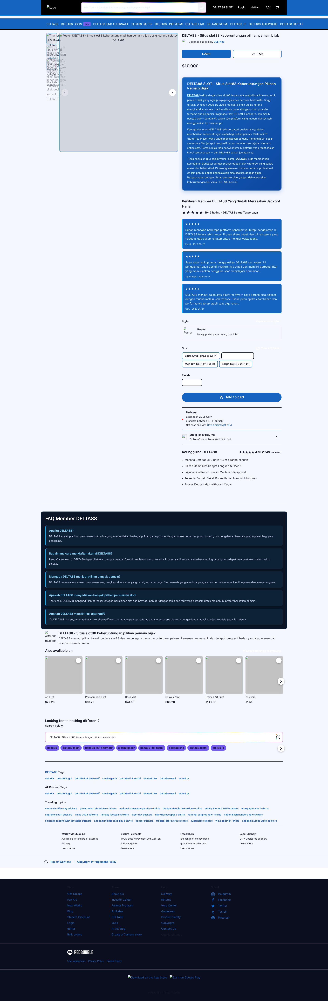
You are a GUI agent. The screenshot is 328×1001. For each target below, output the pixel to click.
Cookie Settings (171, 934)
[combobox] (143, 7)
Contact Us (168, 928)
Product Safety (171, 917)
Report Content (61, 862)
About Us (118, 894)
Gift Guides (74, 894)
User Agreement (76, 961)
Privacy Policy (96, 961)
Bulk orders (74, 934)
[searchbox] (164, 737)
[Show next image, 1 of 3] (172, 92)
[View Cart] (277, 7)
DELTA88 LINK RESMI (169, 24)
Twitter (222, 905)
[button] (51, 38)
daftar (71, 928)
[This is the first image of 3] (65, 92)
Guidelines (168, 911)
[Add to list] (78, 660)
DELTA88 (52, 24)
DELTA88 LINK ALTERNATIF (111, 24)
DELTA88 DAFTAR (291, 24)
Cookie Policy (114, 961)
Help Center (169, 905)
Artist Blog (118, 928)
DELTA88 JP (238, 24)
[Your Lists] (268, 7)
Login (70, 923)
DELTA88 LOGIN (75, 24)
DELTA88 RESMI (217, 24)
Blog (70, 911)
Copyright (167, 923)
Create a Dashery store (127, 934)
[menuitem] (52, 24)
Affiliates (117, 911)
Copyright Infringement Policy (96, 862)
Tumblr (222, 911)
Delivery (166, 894)
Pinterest (223, 917)
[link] (52, 748)
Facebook (224, 899)
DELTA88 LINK (194, 24)
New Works (74, 905)
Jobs (115, 923)
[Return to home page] (62, 7)
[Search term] (201, 7)
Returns (166, 899)
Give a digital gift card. (220, 424)
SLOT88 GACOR (141, 24)
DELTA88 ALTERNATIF (263, 24)
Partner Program (122, 905)
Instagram (224, 894)
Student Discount (78, 917)
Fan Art (72, 899)
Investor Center (122, 899)
